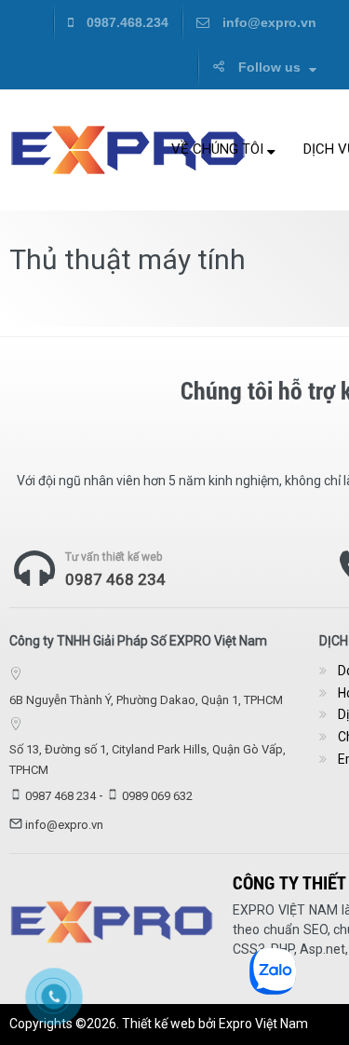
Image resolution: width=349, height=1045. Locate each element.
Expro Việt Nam (263, 1023)
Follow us (269, 67)
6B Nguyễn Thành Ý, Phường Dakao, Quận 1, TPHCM (146, 700)
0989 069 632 (157, 796)
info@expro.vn (267, 22)
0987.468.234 (125, 22)
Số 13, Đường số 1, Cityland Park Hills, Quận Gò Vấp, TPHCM (147, 759)
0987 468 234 (115, 579)
